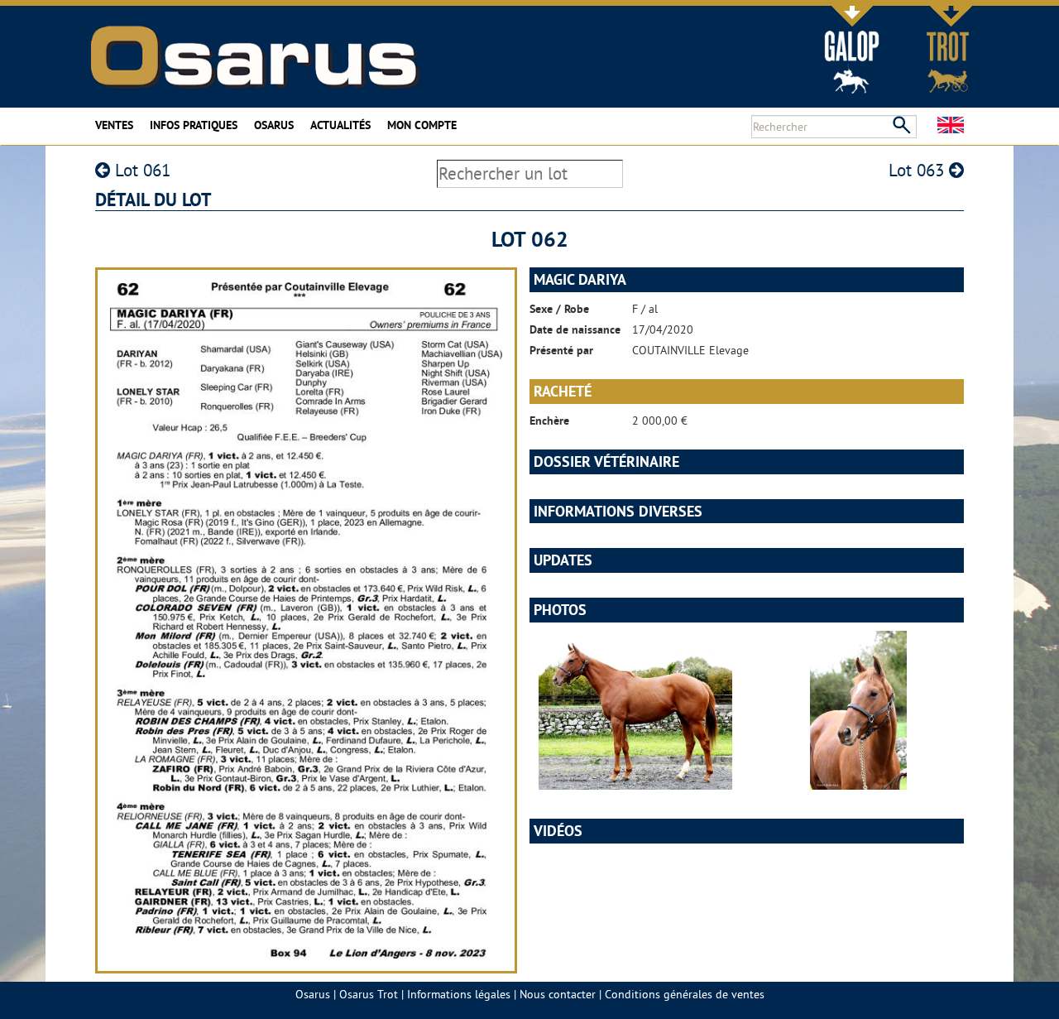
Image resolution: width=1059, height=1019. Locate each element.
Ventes (114, 125)
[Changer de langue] (950, 125)
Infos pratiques (193, 125)
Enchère (549, 420)
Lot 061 (140, 170)
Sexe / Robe (559, 308)
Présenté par (561, 350)
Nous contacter (558, 994)
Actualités (340, 125)
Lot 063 (919, 170)
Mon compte (422, 125)
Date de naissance (575, 329)
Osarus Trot (368, 994)
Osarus (274, 125)
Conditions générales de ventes (684, 994)
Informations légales (458, 994)
